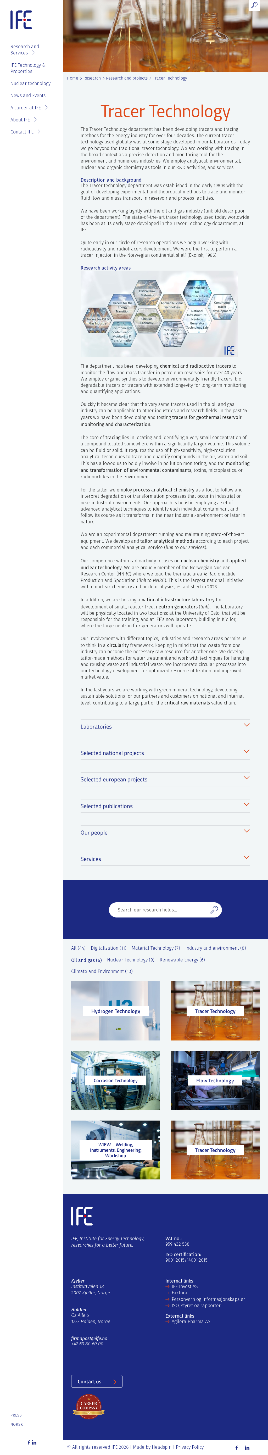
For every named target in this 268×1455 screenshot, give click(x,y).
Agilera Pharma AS (191, 1322)
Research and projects (127, 78)
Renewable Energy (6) (182, 960)
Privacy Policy (190, 1447)
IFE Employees (32, 36)
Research (92, 78)
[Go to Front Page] (21, 20)
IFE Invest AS (185, 1287)
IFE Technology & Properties (28, 68)
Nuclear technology (30, 84)
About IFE (20, 120)
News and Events (28, 96)
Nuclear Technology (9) (130, 960)
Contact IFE (22, 132)
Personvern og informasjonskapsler (208, 1299)
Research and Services (24, 50)
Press (16, 1416)
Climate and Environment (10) (102, 972)
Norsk (16, 1425)
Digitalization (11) (108, 948)
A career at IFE (25, 108)
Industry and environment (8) (215, 948)
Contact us (89, 1381)
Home (72, 78)
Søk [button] (214, 910)
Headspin (161, 1447)
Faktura (179, 1293)
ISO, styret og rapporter (196, 1306)
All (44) (78, 948)
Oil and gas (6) (86, 960)
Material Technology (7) (156, 948)
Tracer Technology (170, 78)
